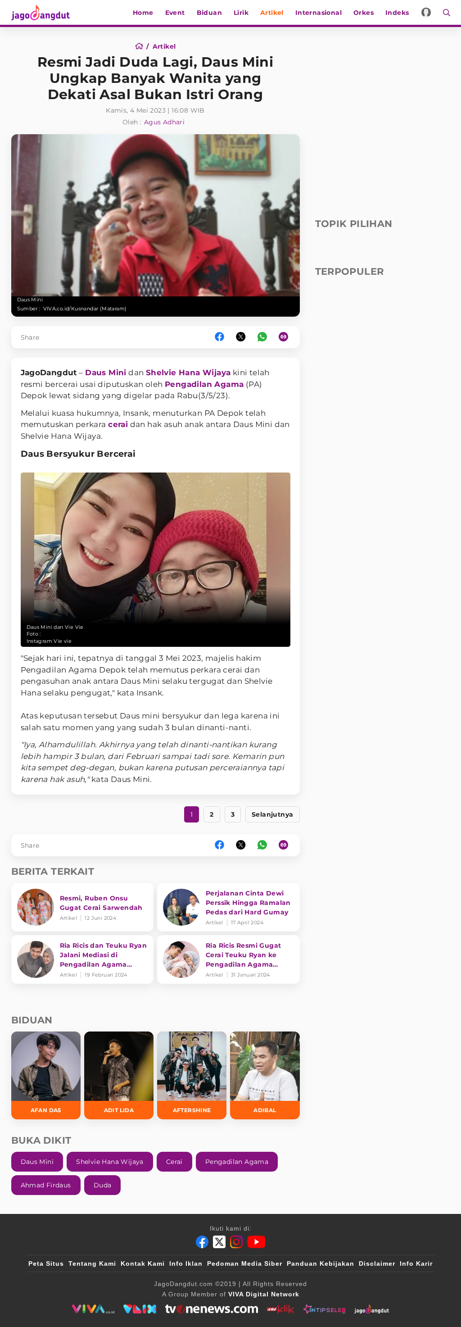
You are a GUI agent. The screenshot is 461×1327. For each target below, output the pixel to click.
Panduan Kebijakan (320, 1263)
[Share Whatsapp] (262, 337)
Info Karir (416, 1263)
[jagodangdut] (371, 1308)
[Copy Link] (286, 337)
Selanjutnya (272, 814)
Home (143, 13)
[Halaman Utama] (43, 12)
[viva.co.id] (93, 1308)
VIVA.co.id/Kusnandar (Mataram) (85, 308)
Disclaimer (377, 1263)
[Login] (426, 12)
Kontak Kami (143, 1263)
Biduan (209, 13)
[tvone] (211, 1308)
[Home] (142, 46)
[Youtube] (256, 1242)
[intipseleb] (324, 1308)
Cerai (174, 1162)
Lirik (241, 13)
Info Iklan (186, 1263)
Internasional (318, 13)
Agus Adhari (164, 122)
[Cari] (443, 12)
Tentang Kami (92, 1263)
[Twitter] (219, 1242)
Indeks (397, 13)
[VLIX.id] (140, 1308)
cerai (118, 424)
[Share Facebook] (219, 337)
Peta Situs (46, 1263)
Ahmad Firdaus (46, 1185)
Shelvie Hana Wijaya (188, 372)
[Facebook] (202, 1242)
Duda (103, 1185)
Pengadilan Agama (204, 384)
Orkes (363, 13)
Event (175, 13)
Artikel (272, 13)
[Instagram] (236, 1242)
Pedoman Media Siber (244, 1263)
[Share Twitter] (241, 337)
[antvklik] (280, 1308)
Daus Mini (106, 372)
